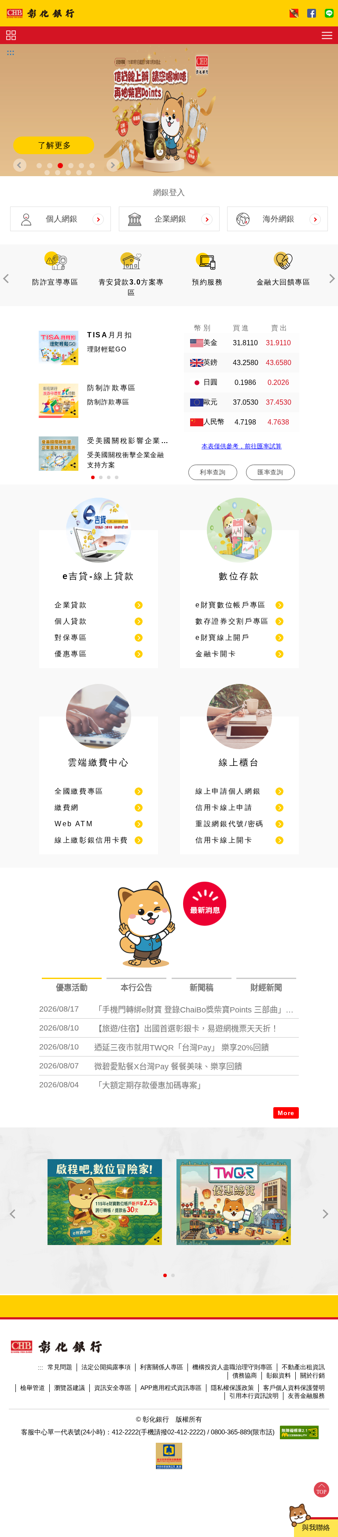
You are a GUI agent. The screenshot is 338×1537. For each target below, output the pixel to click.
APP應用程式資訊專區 (171, 1387)
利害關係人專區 (161, 1367)
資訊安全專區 (112, 1387)
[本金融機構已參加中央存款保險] (169, 1456)
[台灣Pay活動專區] (233, 1202)
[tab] (72, 988)
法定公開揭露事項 (106, 1367)
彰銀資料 (278, 1375)
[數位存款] (239, 565)
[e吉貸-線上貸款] (98, 565)
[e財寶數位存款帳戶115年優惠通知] (105, 1202)
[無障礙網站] (299, 1432)
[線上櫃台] (239, 751)
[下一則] (113, 165)
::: (11, 52)
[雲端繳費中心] (98, 751)
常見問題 (60, 1367)
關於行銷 (312, 1375)
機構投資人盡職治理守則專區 (232, 1367)
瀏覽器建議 (69, 1387)
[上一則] (19, 165)
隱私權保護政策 (232, 1387)
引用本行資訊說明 (254, 1395)
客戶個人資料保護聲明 (294, 1387)
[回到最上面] (321, 1489)
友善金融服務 (306, 1395)
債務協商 (244, 1375)
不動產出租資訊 (303, 1367)
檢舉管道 (32, 1387)
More (286, 1112)
